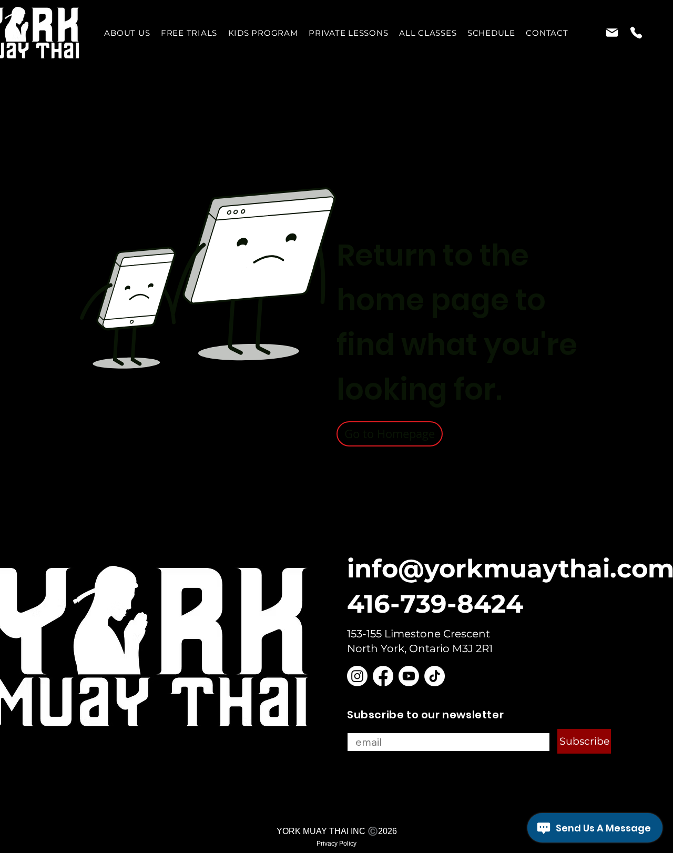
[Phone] (636, 32)
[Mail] (611, 32)
